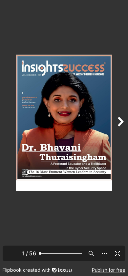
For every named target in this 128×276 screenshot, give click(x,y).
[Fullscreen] (117, 253)
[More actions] (104, 253)
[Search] (91, 253)
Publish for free (108, 270)
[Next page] (120, 132)
